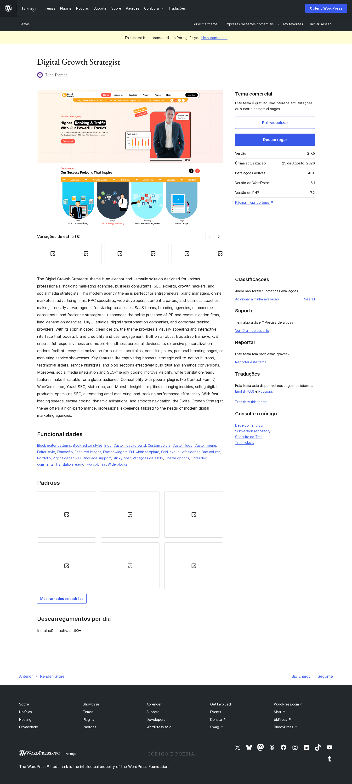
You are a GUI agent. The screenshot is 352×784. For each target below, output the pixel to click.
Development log (249, 425)
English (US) (244, 391)
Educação (65, 452)
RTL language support (93, 458)
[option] (66, 514)
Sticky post (122, 458)
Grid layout (170, 452)
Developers (156, 719)
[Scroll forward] (218, 236)
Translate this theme (251, 402)
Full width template (144, 452)
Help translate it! (214, 38)
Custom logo (182, 445)
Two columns (95, 464)
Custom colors (159, 445)
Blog (108, 445)
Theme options (177, 458)
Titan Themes (56, 75)
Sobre (24, 704)
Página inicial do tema (252, 202)
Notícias (25, 712)
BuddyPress (285, 727)
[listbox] (130, 540)
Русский (265, 391)
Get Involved (220, 704)
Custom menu (205, 445)
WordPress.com (288, 704)
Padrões (89, 727)
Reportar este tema (250, 362)
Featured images (88, 452)
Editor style (46, 452)
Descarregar (275, 139)
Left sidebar (190, 452)
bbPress (282, 719)
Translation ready (69, 464)
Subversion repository (253, 431)
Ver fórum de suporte (252, 330)
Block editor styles (87, 445)
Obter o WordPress (326, 8)
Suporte (153, 712)
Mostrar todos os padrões (62, 599)
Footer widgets (115, 452)
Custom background (130, 445)
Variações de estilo (148, 458)
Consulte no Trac (248, 437)
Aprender (154, 704)
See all (309, 299)
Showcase (91, 704)
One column (210, 452)
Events (215, 712)
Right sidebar (63, 458)
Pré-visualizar (275, 122)
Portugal (71, 754)
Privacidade (28, 727)
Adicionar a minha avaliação (257, 299)
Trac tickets (244, 442)
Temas (24, 24)
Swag (216, 727)
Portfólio (44, 458)
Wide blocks (117, 464)
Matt (279, 712)
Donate (218, 719)
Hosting (25, 719)
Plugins (88, 719)
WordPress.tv (159, 727)
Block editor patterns (54, 445)
